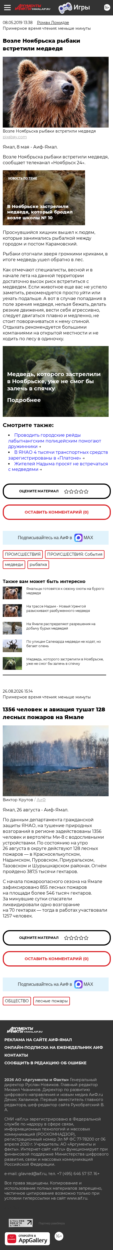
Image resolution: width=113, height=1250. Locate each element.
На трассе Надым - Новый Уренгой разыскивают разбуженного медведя (58, 608)
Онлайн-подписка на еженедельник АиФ (53, 1047)
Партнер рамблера (52, 1223)
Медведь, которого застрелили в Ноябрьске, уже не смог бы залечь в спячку (54, 381)
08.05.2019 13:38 (18, 22)
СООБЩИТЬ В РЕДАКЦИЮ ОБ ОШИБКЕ (45, 1062)
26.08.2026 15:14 (18, 691)
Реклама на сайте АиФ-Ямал (38, 1039)
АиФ (41, 799)
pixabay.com (15, 136)
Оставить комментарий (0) (57, 512)
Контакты (16, 1055)
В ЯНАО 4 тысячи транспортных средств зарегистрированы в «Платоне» (58, 455)
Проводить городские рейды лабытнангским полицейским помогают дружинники (54, 441)
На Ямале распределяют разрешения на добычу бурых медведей (60, 626)
